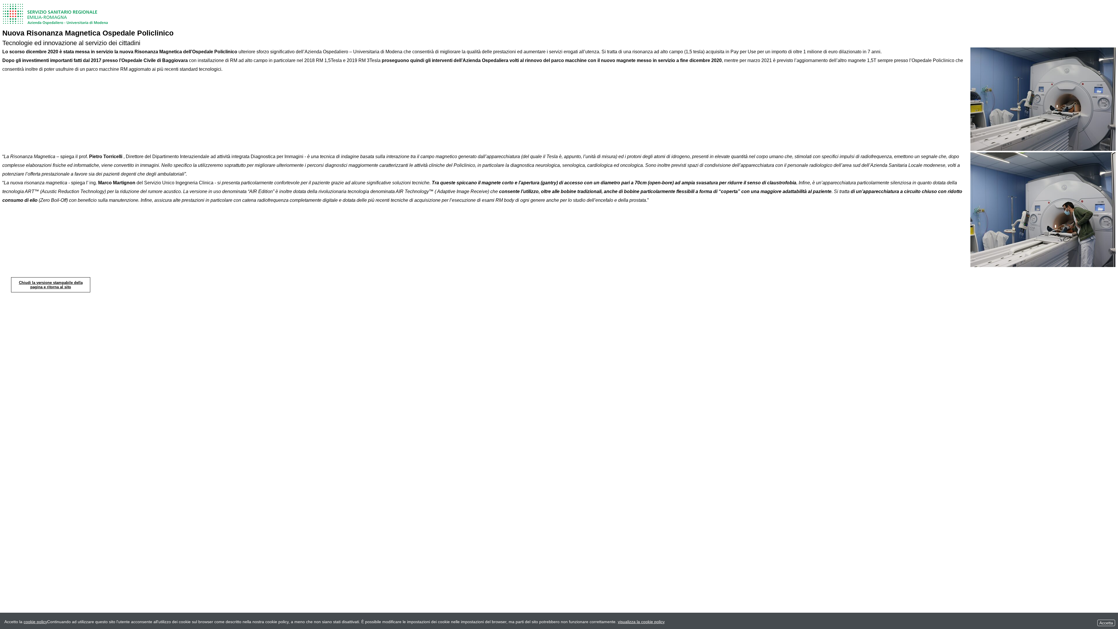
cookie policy (35, 621)
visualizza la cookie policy (641, 621)
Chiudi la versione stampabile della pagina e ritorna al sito (51, 284)
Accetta (1106, 623)
